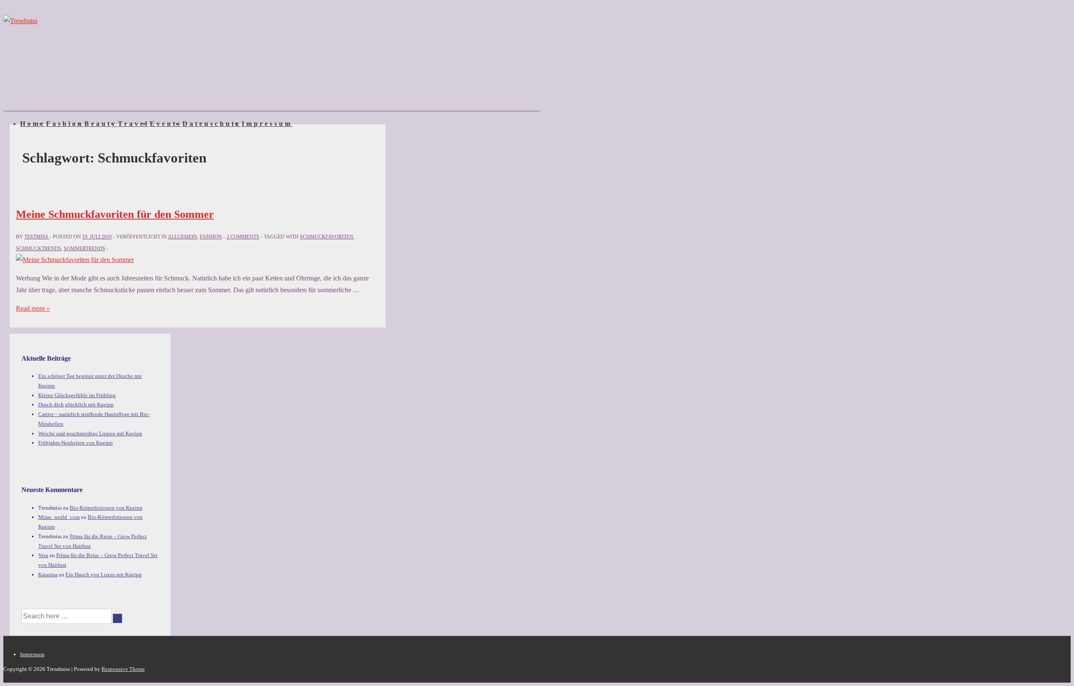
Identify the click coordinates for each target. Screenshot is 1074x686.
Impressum (267, 123)
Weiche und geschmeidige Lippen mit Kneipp (90, 433)
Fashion (64, 123)
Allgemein (182, 237)
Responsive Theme (123, 669)
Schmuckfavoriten (326, 237)
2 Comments (243, 237)
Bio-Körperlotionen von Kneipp (106, 508)
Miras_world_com (59, 517)
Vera (43, 555)
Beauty (100, 123)
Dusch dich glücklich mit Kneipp (76, 404)
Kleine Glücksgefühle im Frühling (77, 395)
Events (166, 123)
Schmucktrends (38, 248)
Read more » (33, 308)
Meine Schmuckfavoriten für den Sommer (115, 214)
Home (32, 123)
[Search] (117, 618)
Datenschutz (211, 123)
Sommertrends (84, 248)
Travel (133, 123)
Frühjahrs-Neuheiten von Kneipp (75, 443)
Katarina (47, 574)
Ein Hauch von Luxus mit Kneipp (103, 574)
